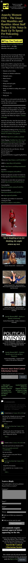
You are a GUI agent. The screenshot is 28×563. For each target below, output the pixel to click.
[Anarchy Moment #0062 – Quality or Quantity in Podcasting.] (14, 318)
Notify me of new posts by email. (12, 520)
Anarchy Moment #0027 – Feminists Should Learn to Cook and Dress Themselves (14, 359)
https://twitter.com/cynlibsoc (18, 176)
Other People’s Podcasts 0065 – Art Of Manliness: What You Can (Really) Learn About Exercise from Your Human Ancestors (6, 390)
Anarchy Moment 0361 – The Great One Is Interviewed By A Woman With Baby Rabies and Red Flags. (14, 309)
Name (4, 501)
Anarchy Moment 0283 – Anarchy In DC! (14, 265)
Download (20, 44)
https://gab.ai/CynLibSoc (10, 195)
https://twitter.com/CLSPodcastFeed (14, 182)
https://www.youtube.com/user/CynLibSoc (12, 187)
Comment (5, 489)
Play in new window (11, 44)
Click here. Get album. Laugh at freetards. (15, 542)
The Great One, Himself (10, 426)
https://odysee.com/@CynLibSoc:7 (17, 160)
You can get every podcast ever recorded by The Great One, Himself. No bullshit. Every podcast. (13, 131)
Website (4, 512)
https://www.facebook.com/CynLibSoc (11, 192)
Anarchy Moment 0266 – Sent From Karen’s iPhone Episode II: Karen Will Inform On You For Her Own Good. (14, 286)
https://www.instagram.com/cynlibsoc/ (11, 171)
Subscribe (23, 377)
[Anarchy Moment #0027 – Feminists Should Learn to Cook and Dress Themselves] (14, 356)
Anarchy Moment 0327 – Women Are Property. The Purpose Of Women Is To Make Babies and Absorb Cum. (21, 389)
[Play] (12, 42)
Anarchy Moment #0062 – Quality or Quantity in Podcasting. (14, 321)
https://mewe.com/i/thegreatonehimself (15, 166)
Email (4, 507)
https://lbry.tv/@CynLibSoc (14, 163)
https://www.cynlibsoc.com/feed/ (15, 137)
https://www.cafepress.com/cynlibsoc (11, 202)
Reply (6, 423)
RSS (16, 48)
